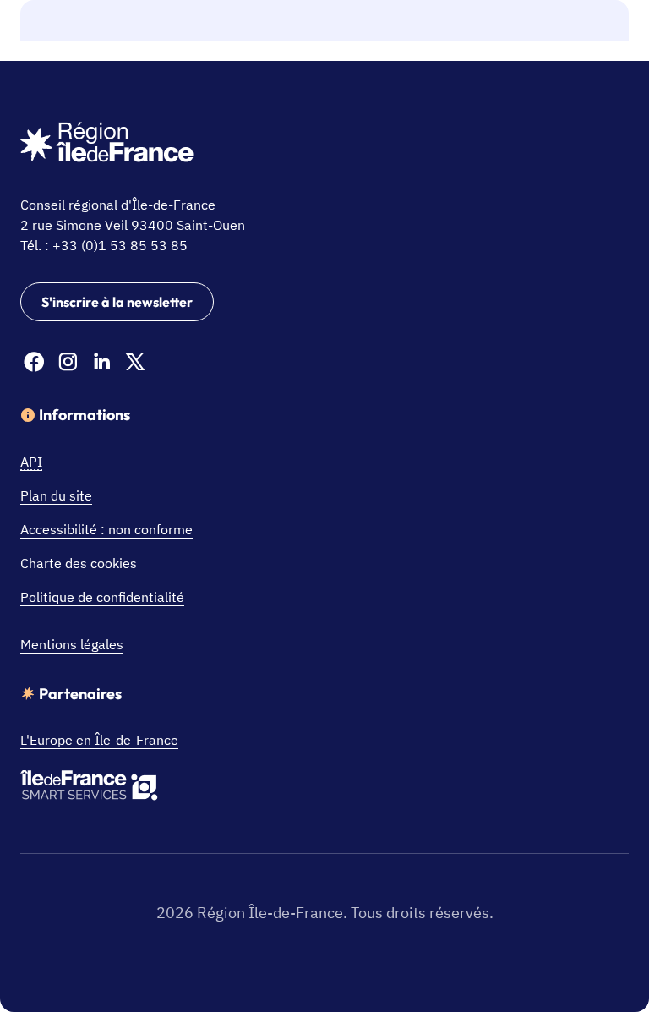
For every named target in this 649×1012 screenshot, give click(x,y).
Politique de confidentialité (102, 596)
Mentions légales (71, 644)
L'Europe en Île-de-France (99, 739)
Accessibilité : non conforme (106, 529)
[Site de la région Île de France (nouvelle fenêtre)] (107, 144)
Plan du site (56, 495)
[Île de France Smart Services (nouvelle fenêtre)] (89, 788)
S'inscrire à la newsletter (117, 301)
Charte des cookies (78, 563)
